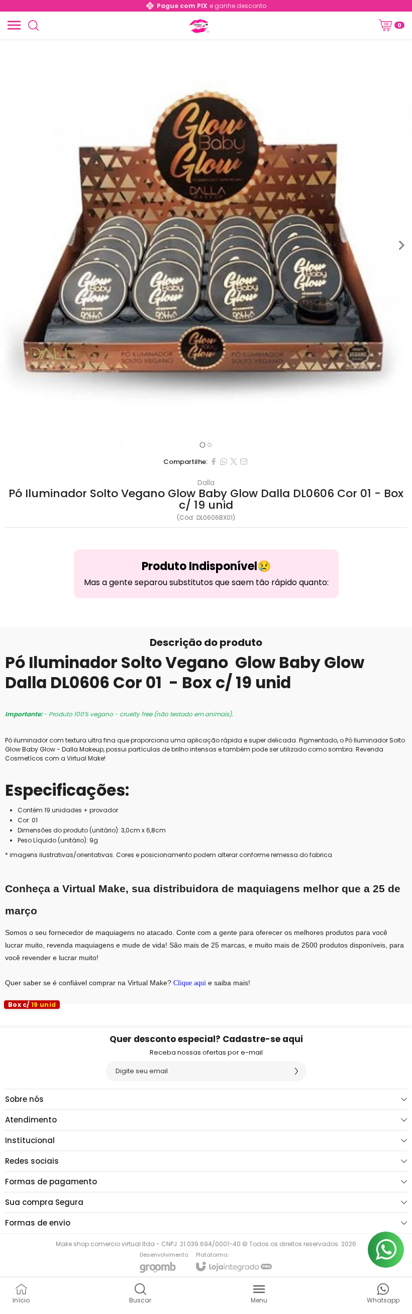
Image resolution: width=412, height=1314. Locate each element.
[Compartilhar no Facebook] (213, 461)
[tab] (202, 444)
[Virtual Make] (198, 25)
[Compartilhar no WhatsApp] (223, 461)
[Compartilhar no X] (233, 461)
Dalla (206, 482)
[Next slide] (401, 245)
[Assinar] (296, 1071)
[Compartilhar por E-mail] (243, 461)
